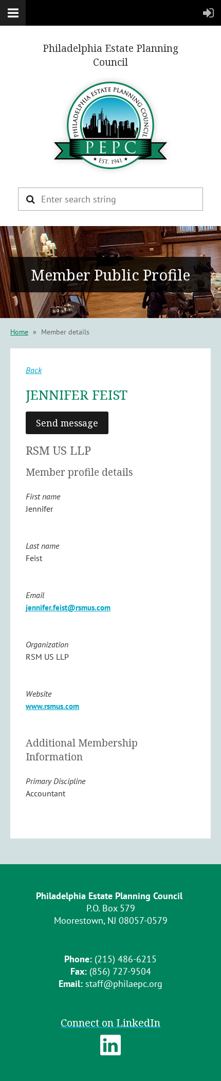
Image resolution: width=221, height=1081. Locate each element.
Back (34, 370)
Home (19, 332)
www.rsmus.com (52, 706)
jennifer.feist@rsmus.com (68, 607)
